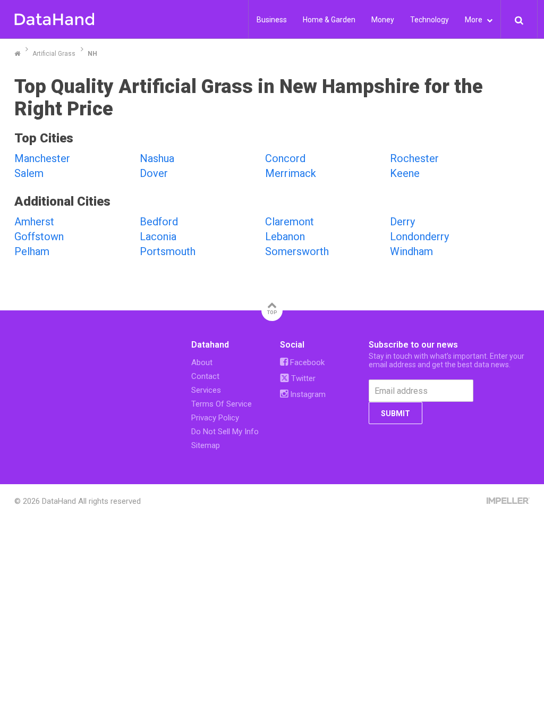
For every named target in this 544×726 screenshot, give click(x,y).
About (201, 362)
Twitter (302, 378)
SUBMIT (395, 413)
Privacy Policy (215, 418)
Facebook (306, 362)
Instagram (307, 394)
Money (382, 19)
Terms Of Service (221, 404)
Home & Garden (329, 19)
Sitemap (205, 445)
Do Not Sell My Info (225, 431)
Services (206, 390)
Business (272, 19)
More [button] (474, 19)
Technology (429, 19)
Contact (205, 376)
